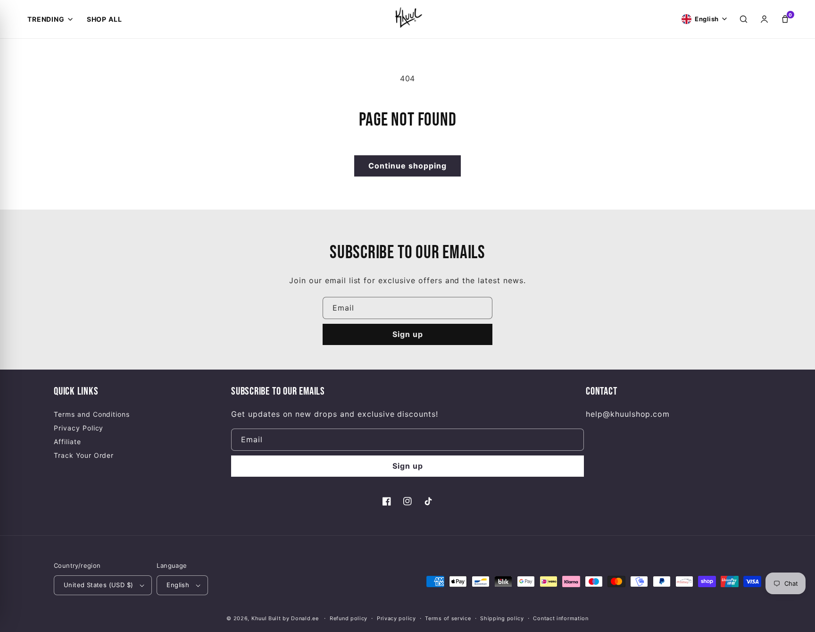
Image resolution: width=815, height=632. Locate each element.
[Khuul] (407, 17)
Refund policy (348, 618)
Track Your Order (84, 455)
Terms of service (448, 618)
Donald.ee (304, 618)
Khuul (259, 618)
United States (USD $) (98, 585)
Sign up (407, 334)
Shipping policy (502, 618)
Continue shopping (407, 165)
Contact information (560, 618)
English (177, 585)
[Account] (764, 19)
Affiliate (67, 442)
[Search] (743, 19)
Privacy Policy (78, 428)
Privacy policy (396, 618)
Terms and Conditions (92, 414)
